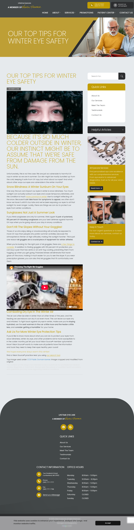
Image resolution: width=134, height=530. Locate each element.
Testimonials (97, 110)
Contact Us (126, 12)
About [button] (55, 12)
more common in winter (36, 196)
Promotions (86, 12)
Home (45, 12)
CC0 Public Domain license (38, 359)
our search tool (53, 355)
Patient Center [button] (106, 12)
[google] (70, 427)
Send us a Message (51, 495)
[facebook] (64, 427)
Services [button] (69, 12)
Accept (108, 523)
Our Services (97, 100)
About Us (95, 95)
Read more (95, 188)
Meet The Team (98, 105)
